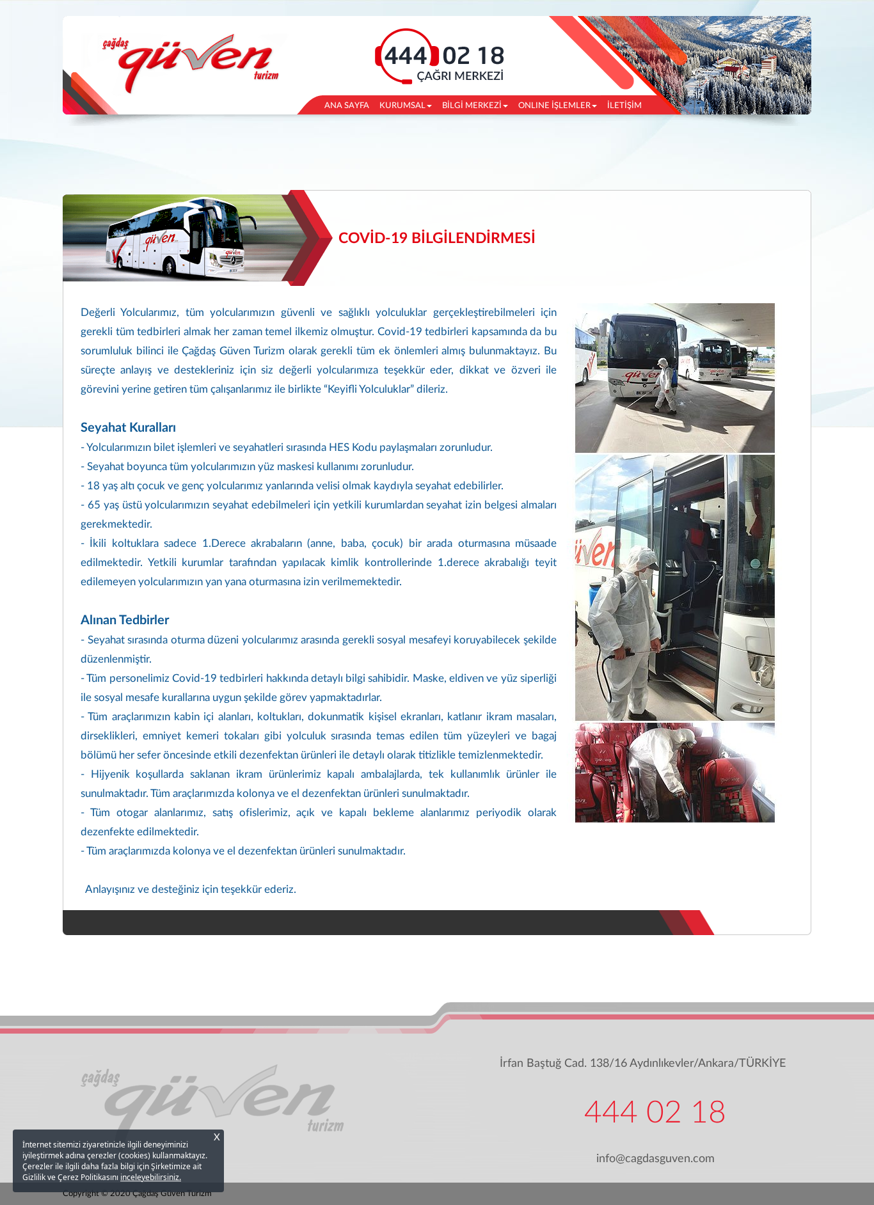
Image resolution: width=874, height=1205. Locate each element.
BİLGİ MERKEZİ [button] (472, 106)
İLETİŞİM (624, 106)
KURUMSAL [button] (402, 106)
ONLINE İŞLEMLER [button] (554, 106)
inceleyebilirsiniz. (150, 1177)
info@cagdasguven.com (655, 1159)
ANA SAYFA (349, 105)
